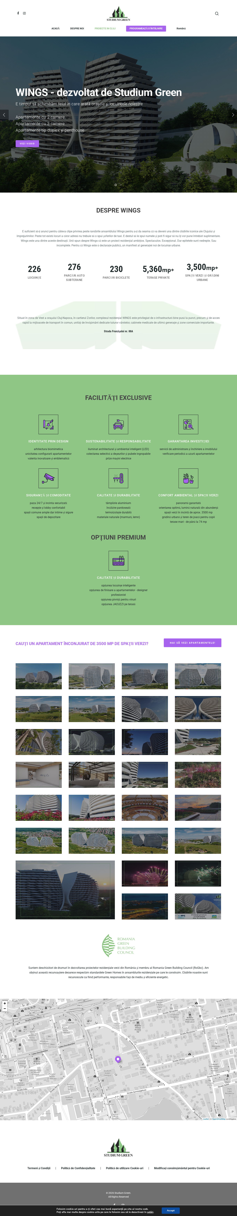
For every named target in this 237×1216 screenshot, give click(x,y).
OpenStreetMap (219, 1118)
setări (150, 1212)
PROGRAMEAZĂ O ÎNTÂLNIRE (146, 28)
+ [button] (5, 1003)
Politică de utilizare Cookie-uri (124, 1168)
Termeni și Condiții (38, 1168)
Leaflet (206, 1118)
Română (181, 28)
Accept (171, 1210)
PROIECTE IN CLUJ (105, 28)
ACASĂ (56, 28)
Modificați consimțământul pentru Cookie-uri (182, 1168)
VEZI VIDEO (27, 143)
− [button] (5, 1008)
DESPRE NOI (77, 28)
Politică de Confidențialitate (78, 1168)
